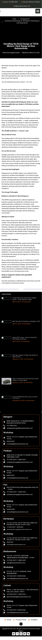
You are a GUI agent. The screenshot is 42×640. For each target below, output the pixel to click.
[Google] (21, 633)
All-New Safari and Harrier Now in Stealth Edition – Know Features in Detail (24, 298)
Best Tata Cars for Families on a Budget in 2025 (26, 321)
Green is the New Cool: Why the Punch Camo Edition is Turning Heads (25, 379)
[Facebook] (13, 633)
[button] (37, 11)
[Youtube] (28, 633)
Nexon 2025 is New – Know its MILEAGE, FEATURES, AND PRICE (24, 338)
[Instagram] (17, 633)
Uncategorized (24, 19)
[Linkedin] (24, 633)
